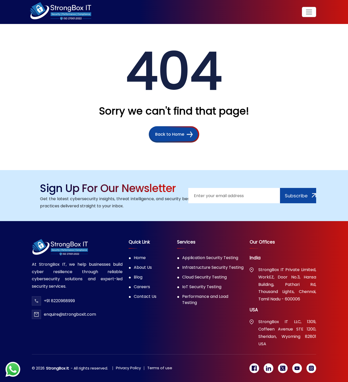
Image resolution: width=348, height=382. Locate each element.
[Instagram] (311, 368)
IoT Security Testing (201, 287)
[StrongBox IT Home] (60, 12)
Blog (138, 277)
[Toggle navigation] (309, 12)
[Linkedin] (268, 368)
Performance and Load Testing (205, 299)
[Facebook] (254, 368)
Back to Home (169, 134)
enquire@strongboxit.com (70, 314)
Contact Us (145, 296)
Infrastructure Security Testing (213, 267)
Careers (142, 287)
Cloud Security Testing (204, 277)
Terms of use (159, 368)
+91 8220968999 (59, 301)
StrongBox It (57, 368)
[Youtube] (297, 368)
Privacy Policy (128, 368)
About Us (143, 267)
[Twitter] (283, 368)
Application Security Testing (210, 258)
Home (140, 258)
